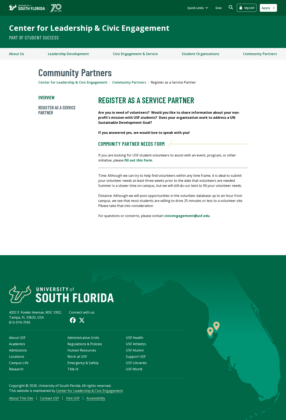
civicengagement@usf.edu (187, 215)
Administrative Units (83, 337)
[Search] (230, 7)
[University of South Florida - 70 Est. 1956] (35, 7)
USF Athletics (136, 344)
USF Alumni (135, 350)
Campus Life (18, 363)
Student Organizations (200, 54)
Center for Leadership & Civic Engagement (89, 28)
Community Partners (260, 54)
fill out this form (138, 160)
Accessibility (95, 398)
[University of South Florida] (61, 294)
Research (16, 369)
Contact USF (49, 398)
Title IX (72, 369)
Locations (16, 356)
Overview (46, 97)
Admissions (18, 350)
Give (218, 8)
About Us (16, 54)
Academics (17, 344)
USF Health (134, 337)
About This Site (21, 398)
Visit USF (73, 398)
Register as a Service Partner (57, 110)
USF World (134, 369)
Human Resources (81, 350)
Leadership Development (68, 54)
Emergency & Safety (83, 363)
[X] (81, 320)
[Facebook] (72, 320)
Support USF (136, 356)
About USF (17, 337)
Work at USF (77, 356)
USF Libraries (136, 363)
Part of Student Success (34, 37)
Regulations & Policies (84, 344)
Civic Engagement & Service (135, 54)
